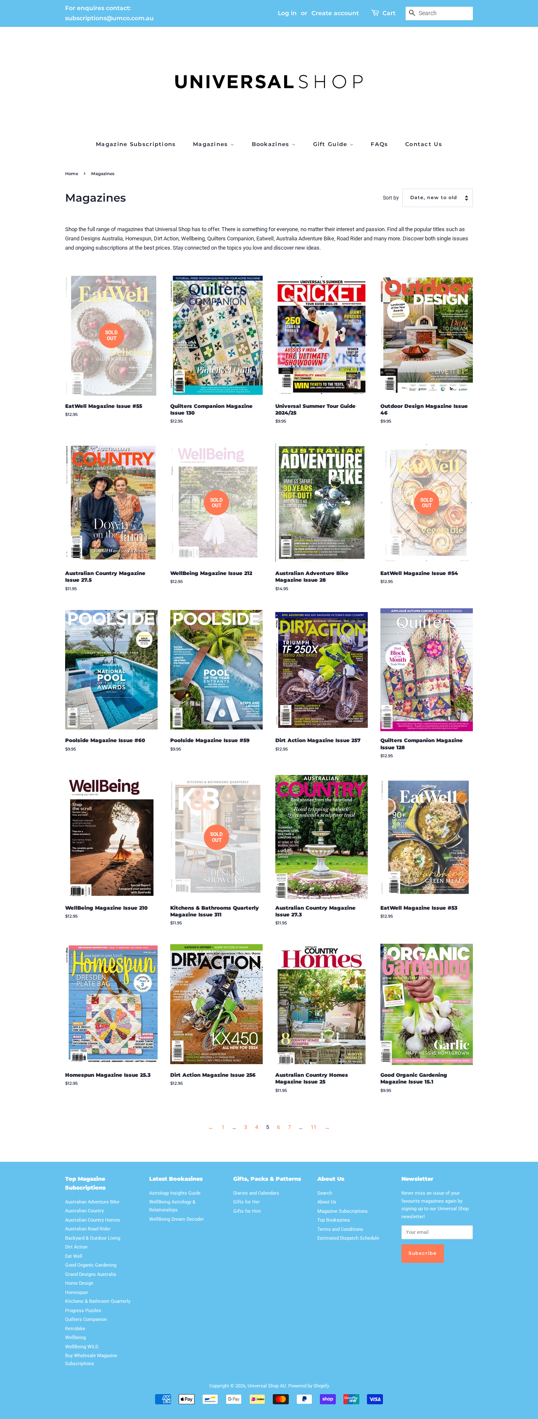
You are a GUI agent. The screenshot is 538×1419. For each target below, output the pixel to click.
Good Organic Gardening (90, 1265)
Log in (287, 13)
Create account (335, 13)
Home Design (79, 1283)
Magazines (211, 144)
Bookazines (272, 144)
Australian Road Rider (88, 1229)
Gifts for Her (246, 1202)
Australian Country (84, 1211)
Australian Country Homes (92, 1220)
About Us (326, 1202)
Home (71, 173)
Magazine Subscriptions (136, 144)
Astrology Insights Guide (174, 1193)
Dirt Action (76, 1247)
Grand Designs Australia (90, 1274)
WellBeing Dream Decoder (176, 1219)
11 (313, 1127)
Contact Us (423, 144)
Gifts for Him (247, 1211)
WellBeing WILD (81, 1347)
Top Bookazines (333, 1220)
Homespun (76, 1292)
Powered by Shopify (308, 1386)
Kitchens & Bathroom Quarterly (97, 1301)
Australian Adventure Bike (92, 1202)
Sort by (391, 198)
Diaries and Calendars (256, 1193)
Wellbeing (75, 1337)
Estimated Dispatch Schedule (348, 1238)
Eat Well (73, 1256)
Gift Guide (331, 144)
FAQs (379, 144)
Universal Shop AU (267, 1386)
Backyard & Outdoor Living (92, 1238)
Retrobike (75, 1328)
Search (324, 1193)
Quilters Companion (86, 1319)
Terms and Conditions (340, 1229)
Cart (389, 13)
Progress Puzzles (83, 1310)
